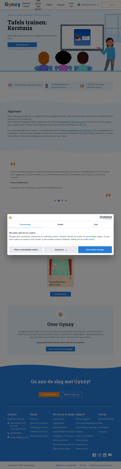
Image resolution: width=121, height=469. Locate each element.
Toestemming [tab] (25, 224)
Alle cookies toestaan (95, 250)
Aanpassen (59, 250)
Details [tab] (60, 224)
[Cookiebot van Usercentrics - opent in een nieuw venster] (101, 217)
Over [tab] (96, 224)
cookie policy (89, 239)
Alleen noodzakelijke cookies (26, 250)
